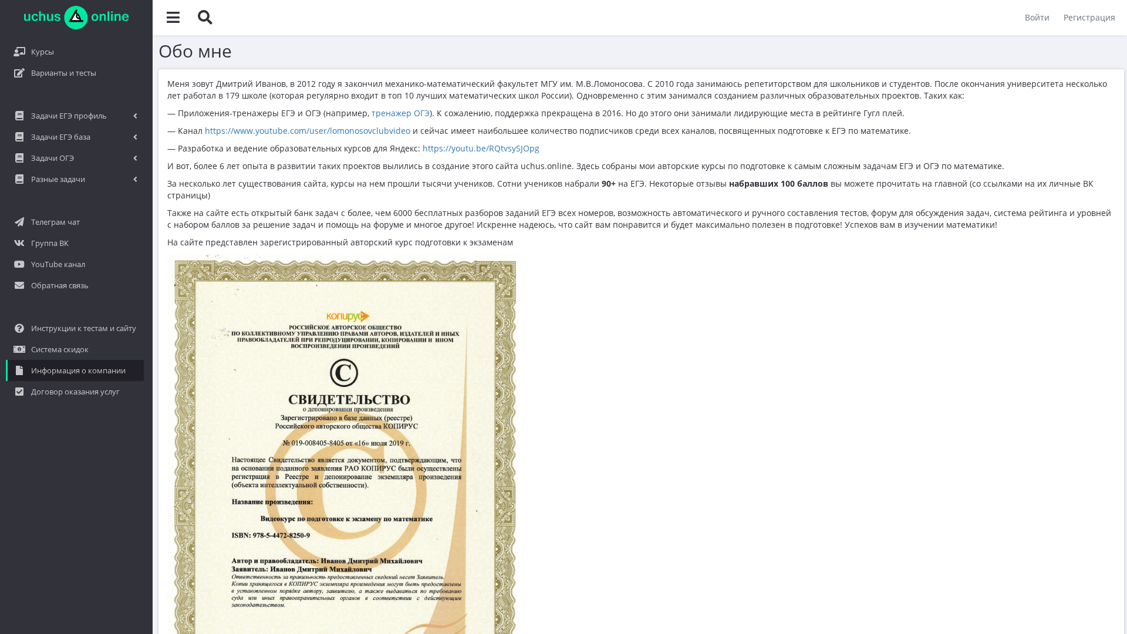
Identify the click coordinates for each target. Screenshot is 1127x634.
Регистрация (1089, 17)
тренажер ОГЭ (401, 113)
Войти (1037, 17)
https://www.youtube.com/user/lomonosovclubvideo (307, 130)
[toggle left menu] (173, 17)
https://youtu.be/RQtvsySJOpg (481, 148)
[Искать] (205, 17)
